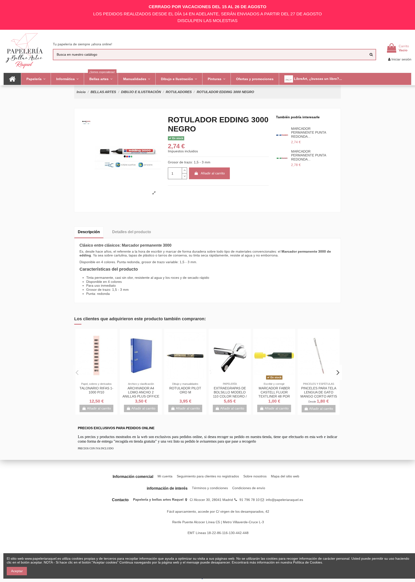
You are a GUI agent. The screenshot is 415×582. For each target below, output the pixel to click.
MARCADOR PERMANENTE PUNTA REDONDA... (308, 133)
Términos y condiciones (210, 488)
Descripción (89, 232)
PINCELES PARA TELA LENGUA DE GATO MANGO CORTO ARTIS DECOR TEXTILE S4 (318, 394)
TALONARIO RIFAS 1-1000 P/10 (96, 390)
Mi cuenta (165, 476)
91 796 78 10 (249, 500)
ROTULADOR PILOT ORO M (185, 390)
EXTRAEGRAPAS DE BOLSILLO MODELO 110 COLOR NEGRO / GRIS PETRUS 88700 (230, 394)
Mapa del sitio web (285, 476)
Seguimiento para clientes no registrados (208, 476)
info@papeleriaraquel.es (284, 500)
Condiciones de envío (248, 488)
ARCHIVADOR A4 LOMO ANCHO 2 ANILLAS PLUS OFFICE (140, 392)
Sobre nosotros (255, 476)
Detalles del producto (131, 232)
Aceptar (17, 571)
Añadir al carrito (213, 173)
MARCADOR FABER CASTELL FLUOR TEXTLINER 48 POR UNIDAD (274, 394)
